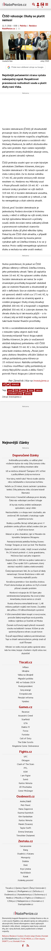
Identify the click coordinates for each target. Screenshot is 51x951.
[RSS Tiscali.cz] (28, 946)
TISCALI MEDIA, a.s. (27, 939)
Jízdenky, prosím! (25, 880)
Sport (25, 888)
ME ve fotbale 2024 (25, 682)
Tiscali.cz (25, 662)
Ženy (32, 888)
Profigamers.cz (24, 891)
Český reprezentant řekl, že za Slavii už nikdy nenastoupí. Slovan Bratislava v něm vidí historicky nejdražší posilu (25, 574)
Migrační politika (25, 678)
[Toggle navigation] (46, 4)
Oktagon (26, 760)
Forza (25, 730)
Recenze (25, 711)
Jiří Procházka (25, 787)
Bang (25, 849)
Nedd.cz (9, 897)
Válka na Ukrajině (25, 674)
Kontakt (45, 936)
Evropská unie (25, 693)
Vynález (25, 701)
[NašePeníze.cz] (14, 4)
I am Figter (26, 775)
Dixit (25, 865)
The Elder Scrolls (25, 742)
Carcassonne (25, 846)
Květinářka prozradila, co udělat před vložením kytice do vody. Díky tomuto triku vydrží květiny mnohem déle (25, 463)
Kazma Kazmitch (25, 812)
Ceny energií (25, 690)
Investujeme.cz (41, 380)
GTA (25, 723)
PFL (25, 768)
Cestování (40, 888)
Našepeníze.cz (23, 901)
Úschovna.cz (40, 894)
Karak (25, 876)
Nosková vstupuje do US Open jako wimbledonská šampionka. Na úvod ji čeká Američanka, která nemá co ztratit (25, 595)
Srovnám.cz (37, 901)
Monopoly (25, 857)
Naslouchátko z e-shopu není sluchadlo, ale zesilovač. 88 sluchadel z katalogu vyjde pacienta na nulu (26, 515)
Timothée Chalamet (25, 835)
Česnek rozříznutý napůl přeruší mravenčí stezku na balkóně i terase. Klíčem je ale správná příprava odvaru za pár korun (25, 628)
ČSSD (16, 390)
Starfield (26, 719)
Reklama (5, 936)
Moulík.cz (19, 897)
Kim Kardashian (25, 816)
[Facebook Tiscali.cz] (23, 946)
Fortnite (25, 734)
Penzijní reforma (25, 697)
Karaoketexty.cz (25, 894)
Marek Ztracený (25, 824)
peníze (23, 390)
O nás (23, 941)
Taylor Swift (25, 827)
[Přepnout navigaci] (38, 4)
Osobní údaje (30, 936)
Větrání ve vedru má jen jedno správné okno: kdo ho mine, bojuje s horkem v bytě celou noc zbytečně (26, 650)
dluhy (31, 390)
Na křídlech (25, 872)
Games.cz (25, 707)
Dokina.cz (39, 897)
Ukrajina (25, 671)
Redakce (13, 936)
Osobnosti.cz (25, 796)
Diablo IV (25, 727)
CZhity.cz (11, 901)
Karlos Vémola (25, 783)
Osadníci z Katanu (25, 853)
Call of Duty (25, 738)
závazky (28, 393)
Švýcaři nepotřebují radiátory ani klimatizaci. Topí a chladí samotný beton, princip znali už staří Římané (25, 639)
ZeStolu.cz (38, 891)
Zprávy (18, 888)
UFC (25, 756)
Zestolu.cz (25, 841)
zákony (38, 390)
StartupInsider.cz (25, 904)
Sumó (25, 779)
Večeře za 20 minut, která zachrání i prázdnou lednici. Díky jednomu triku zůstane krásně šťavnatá (25, 489)
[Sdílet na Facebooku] (4, 384)
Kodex (38, 936)
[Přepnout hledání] (33, 4)
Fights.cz (25, 751)
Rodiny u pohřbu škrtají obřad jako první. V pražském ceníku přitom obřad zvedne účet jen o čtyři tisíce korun (25, 526)
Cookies (20, 936)
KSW (25, 771)
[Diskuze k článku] (19, 28)
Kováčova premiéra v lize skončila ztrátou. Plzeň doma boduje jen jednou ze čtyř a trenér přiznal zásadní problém (25, 585)
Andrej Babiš (25, 801)
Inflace (25, 667)
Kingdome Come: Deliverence (25, 746)
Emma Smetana (25, 831)
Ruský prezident (25, 686)
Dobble (25, 861)
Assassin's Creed (25, 715)
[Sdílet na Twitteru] (8, 384)
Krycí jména (25, 868)
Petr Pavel (25, 805)
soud (10, 390)
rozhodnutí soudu (15, 393)
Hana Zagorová (25, 809)
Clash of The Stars (25, 764)
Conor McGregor (25, 790)
